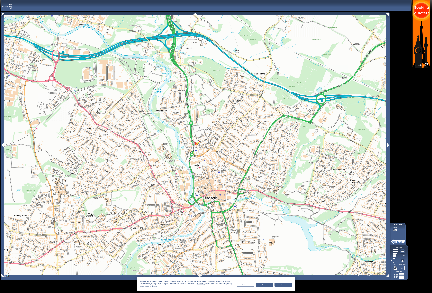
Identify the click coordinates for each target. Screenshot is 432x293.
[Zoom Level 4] (394, 256)
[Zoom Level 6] (394, 253)
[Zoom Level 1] (394, 262)
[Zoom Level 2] (394, 260)
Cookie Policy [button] (201, 284)
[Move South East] (388, 275)
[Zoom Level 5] (394, 255)
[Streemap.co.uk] (7, 4)
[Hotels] (394, 229)
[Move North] (195, 13)
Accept (283, 285)
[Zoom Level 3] (394, 258)
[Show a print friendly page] (395, 267)
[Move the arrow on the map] (402, 267)
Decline (264, 285)
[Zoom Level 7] (394, 251)
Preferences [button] (154, 286)
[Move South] (200, 276)
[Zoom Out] (403, 251)
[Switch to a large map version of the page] (399, 275)
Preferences (246, 285)
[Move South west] (2, 275)
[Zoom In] (403, 261)
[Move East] (388, 145)
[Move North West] (2, 14)
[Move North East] (388, 14)
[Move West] (2, 145)
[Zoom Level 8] (394, 249)
